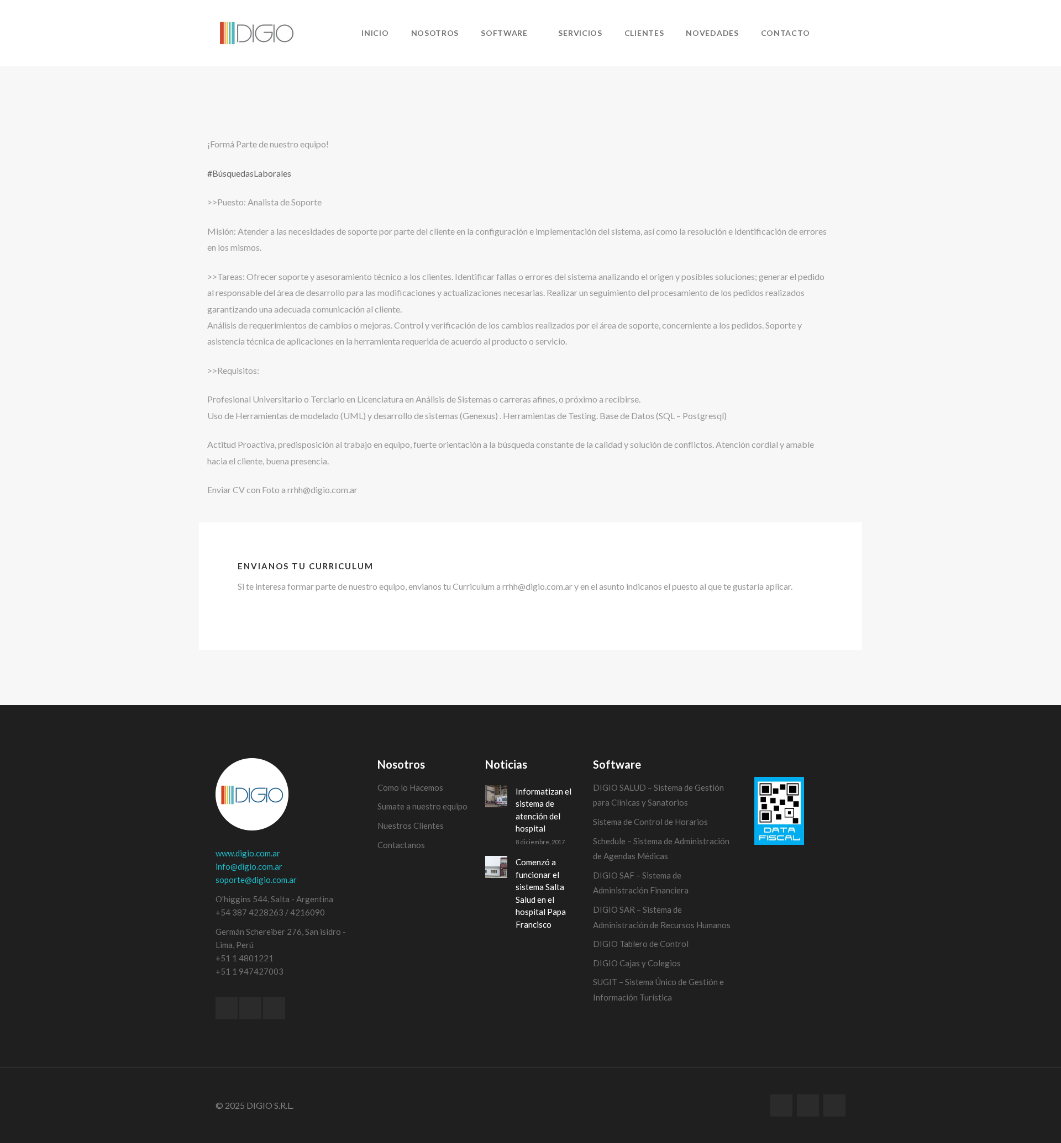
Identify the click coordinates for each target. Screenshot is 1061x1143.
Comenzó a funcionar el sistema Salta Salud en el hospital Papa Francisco (541, 893)
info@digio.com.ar (249, 866)
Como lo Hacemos (410, 787)
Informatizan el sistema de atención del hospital (543, 810)
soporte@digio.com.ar (256, 880)
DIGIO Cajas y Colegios (637, 963)
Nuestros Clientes (410, 825)
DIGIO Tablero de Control (641, 944)
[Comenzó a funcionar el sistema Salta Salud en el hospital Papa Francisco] (496, 867)
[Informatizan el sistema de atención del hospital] (496, 796)
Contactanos (401, 845)
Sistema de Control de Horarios (650, 822)
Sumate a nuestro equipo (422, 806)
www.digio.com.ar (248, 853)
